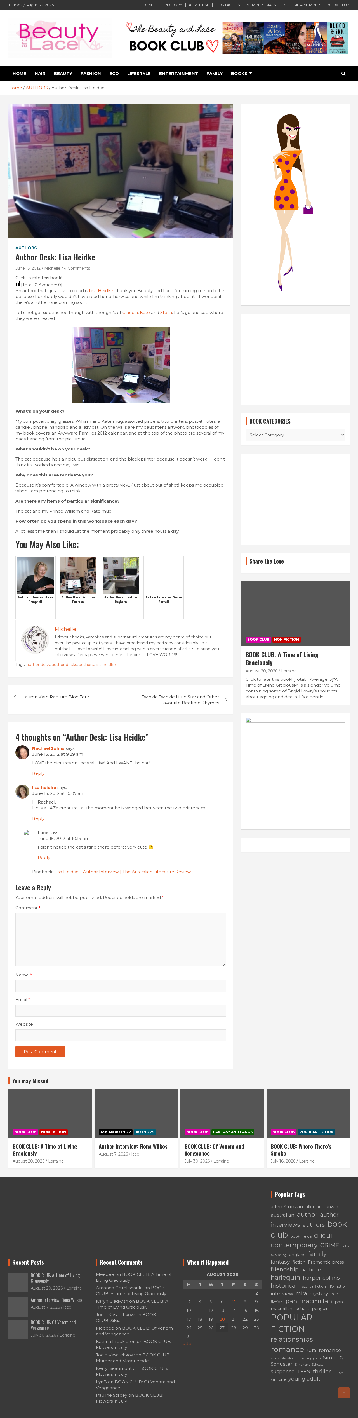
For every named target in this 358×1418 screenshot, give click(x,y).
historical (284, 1285)
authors (86, 664)
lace (135, 1154)
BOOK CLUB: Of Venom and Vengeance (214, 1149)
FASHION (91, 73)
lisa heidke (106, 664)
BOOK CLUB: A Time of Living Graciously (282, 658)
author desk (38, 664)
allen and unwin (322, 1206)
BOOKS (239, 73)
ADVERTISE (199, 5)
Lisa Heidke (101, 290)
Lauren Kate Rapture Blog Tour (55, 696)
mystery (319, 1293)
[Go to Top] (344, 1392)
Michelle (52, 268)
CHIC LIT (323, 1236)
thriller (322, 1371)
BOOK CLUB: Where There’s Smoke (301, 1149)
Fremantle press (326, 1262)
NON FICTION (286, 639)
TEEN (303, 1371)
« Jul (187, 1343)
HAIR (40, 73)
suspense (283, 1371)
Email (22, 999)
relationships (292, 1339)
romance (287, 1349)
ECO (114, 73)
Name (23, 975)
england (297, 1254)
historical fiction (312, 1286)
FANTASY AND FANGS (233, 1132)
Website (24, 1024)
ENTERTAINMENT (178, 73)
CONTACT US (228, 5)
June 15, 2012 (28, 268)
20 (222, 1319)
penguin (320, 1308)
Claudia (130, 312)
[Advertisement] (295, 359)
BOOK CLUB (338, 5)
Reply (38, 773)
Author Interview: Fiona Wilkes (133, 1146)
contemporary (294, 1245)
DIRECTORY (171, 5)
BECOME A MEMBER (301, 5)
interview (282, 1293)
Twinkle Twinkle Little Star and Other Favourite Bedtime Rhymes (180, 699)
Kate (145, 312)
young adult (304, 1378)
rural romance (324, 1350)
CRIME (329, 1245)
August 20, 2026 (261, 670)
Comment (28, 907)
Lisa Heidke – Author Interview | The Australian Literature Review (122, 871)
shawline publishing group (301, 1358)
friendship (285, 1269)
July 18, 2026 (283, 1161)
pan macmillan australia (307, 1305)
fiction (299, 1262)
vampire (278, 1379)
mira (301, 1293)
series (275, 1358)
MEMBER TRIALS (261, 5)
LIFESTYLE (139, 73)
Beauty (63, 73)
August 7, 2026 (113, 1154)
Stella (166, 312)
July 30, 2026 (197, 1161)
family (317, 1253)
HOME (148, 5)
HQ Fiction (337, 1286)
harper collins (321, 1277)
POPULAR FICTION (316, 1132)
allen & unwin (287, 1206)
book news (301, 1236)
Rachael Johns (48, 748)
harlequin (285, 1277)
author (307, 1214)
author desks (64, 664)
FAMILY (214, 73)
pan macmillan (308, 1301)
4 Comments (77, 268)
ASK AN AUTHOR (115, 1132)
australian (283, 1215)
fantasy (280, 1261)
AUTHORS (26, 247)
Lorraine (289, 670)
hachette (311, 1269)
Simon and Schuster (309, 1365)
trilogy (338, 1372)
